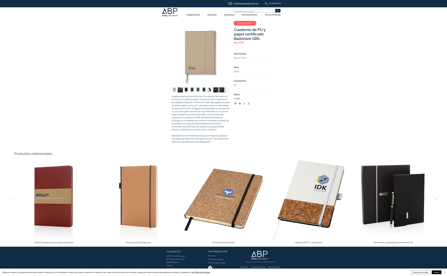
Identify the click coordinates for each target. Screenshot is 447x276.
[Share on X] (248, 103)
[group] (223, 202)
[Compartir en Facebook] (235, 103)
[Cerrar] (444, 272)
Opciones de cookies (420, 272)
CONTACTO (173, 251)
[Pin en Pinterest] (240, 103)
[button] (211, 15)
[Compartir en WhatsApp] (244, 103)
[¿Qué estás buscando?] (277, 10)
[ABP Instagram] (210, 268)
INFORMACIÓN (218, 251)
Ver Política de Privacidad (200, 272)
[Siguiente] (436, 199)
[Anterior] (10, 199)
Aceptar (436, 272)
